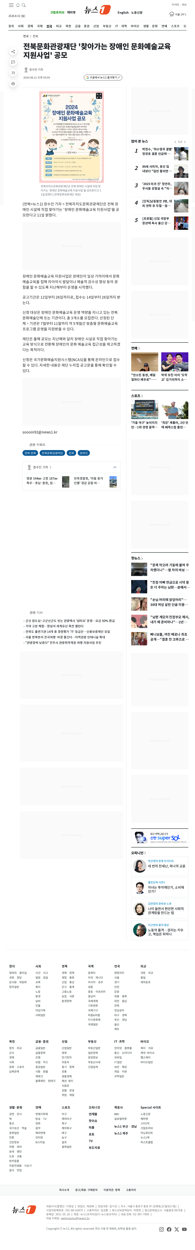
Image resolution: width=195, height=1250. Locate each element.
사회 (38, 966)
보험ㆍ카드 (41, 1062)
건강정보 (14, 1142)
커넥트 (175, 4)
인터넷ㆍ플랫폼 (123, 1048)
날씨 (37, 1001)
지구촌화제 (94, 1020)
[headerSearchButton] (24, 5)
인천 (116, 987)
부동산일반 (94, 1048)
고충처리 (131, 1190)
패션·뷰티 (67, 1081)
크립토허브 (57, 12)
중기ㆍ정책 (68, 1067)
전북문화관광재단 (52, 452)
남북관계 (14, 1071)
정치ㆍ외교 (15, 1048)
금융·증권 (42, 1042)
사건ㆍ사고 (41, 973)
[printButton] (13, 83)
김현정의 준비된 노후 (159, 903)
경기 (116, 982)
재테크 (39, 1076)
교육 (37, 982)
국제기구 (93, 1010)
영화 (37, 1123)
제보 (184, 4)
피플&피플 (94, 1015)
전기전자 (67, 1057)
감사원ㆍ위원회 (18, 982)
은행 (37, 1057)
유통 (64, 1071)
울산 (116, 1024)
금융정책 (40, 1053)
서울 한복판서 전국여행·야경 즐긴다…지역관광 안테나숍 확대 (65, 637)
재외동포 (145, 982)
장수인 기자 (36, 69)
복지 (37, 987)
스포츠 (135, 395)
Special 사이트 (151, 1108)
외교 (143, 966)
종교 (11, 1123)
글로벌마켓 (120, 1119)
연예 (134, 348)
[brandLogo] (97, 9)
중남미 (91, 996)
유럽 (90, 987)
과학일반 (119, 1076)
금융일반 (40, 1048)
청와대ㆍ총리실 (18, 973)
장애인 (84, 452)
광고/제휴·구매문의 (86, 1190)
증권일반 (40, 1067)
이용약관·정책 (112, 1190)
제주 (116, 1029)
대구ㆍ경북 (120, 1015)
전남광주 (119, 1010)
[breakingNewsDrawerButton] (18, 5)
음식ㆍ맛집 (15, 1170)
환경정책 (67, 1001)
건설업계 (93, 1067)
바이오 (145, 1042)
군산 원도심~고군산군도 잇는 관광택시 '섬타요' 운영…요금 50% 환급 (70, 621)
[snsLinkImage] (161, 1229)
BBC (116, 1114)
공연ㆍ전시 (15, 1114)
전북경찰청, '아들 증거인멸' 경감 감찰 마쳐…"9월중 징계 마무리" (88, 481)
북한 (12, 1042)
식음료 (65, 1085)
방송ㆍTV (41, 1119)
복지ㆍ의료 (147, 1048)
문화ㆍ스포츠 (16, 1067)
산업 (64, 1042)
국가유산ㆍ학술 (18, 1128)
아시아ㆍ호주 (95, 982)
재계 (64, 1053)
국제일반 (93, 1024)
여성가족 (40, 1010)
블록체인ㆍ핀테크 (45, 1081)
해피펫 (71, 12)
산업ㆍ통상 (68, 982)
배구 (64, 1133)
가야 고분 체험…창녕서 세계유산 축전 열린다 (55, 626)
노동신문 (137, 13)
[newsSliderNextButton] (185, 142)
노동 (37, 992)
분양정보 (93, 1057)
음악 (37, 1128)
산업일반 (67, 1048)
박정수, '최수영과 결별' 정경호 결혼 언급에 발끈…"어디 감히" (157, 153)
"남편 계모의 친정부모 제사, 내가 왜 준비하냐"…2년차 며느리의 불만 (169, 622)
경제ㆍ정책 (68, 973)
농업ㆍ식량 (68, 996)
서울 (116, 977)
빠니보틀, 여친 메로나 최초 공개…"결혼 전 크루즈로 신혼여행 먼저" (169, 639)
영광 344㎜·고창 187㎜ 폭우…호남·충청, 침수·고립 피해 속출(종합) (41, 481)
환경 (37, 996)
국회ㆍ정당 (15, 977)
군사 (11, 1053)
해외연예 (40, 1133)
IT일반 (118, 1062)
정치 (12, 966)
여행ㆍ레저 (15, 1147)
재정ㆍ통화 (68, 977)
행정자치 (119, 973)
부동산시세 (94, 1062)
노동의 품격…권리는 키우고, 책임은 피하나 (165, 932)
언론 (11, 1137)
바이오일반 (147, 1062)
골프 (64, 1142)
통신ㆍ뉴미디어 (123, 1053)
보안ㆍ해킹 (120, 1067)
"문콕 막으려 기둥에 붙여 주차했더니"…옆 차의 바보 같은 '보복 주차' (169, 570)
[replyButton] (13, 62)
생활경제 (67, 1076)
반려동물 (14, 1161)
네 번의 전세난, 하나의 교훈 (166, 866)
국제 (91, 966)
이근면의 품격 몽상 (158, 925)
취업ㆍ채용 (68, 1095)
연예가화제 (41, 1114)
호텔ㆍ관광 (68, 1090)
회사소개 (64, 1190)
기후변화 (93, 1005)
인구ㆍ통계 (68, 987)
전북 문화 (30, 452)
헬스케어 (145, 1057)
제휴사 (118, 1108)
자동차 (65, 1062)
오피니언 (137, 852)
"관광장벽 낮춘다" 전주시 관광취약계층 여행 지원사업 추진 (63, 643)
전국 (26, 36)
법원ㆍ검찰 (41, 977)
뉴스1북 (145, 1137)
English (123, 13)
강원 (116, 992)
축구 (64, 1123)
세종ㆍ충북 (120, 996)
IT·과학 (119, 1042)
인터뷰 (39, 1137)
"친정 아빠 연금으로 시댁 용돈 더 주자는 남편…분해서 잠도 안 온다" (169, 587)
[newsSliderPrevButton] (175, 142)
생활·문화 (15, 1108)
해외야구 (67, 1119)
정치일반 (14, 987)
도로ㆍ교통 (15, 1156)
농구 (64, 1137)
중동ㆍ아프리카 (96, 992)
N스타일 (40, 1142)
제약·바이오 (147, 1053)
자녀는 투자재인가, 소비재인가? (166, 889)
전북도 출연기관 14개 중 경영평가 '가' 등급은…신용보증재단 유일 (68, 632)
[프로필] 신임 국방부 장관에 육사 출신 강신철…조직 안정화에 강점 (157, 223)
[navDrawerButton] (11, 5)
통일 (143, 977)
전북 (71, 452)
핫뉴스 (135, 558)
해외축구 (67, 1128)
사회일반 (40, 1015)
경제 (64, 966)
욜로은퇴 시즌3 (156, 882)
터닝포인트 (147, 1133)
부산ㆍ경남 (120, 1020)
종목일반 (67, 1147)
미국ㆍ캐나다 (95, 977)
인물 (37, 1005)
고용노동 (67, 992)
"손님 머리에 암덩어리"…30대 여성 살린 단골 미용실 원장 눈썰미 (169, 605)
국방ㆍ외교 (147, 973)
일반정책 (93, 1053)
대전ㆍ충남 (120, 1001)
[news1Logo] (24, 1209)
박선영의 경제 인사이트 (161, 861)
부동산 (92, 1042)
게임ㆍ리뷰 (120, 1071)
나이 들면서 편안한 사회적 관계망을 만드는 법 (166, 911)
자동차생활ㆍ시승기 (20, 1165)
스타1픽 (145, 1123)
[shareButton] (13, 51)
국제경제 (93, 1001)
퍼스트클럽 (147, 1142)
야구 (64, 1114)
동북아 (91, 973)
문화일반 (14, 1133)
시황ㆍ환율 (41, 1071)
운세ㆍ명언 (15, 1151)
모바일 (118, 1057)
